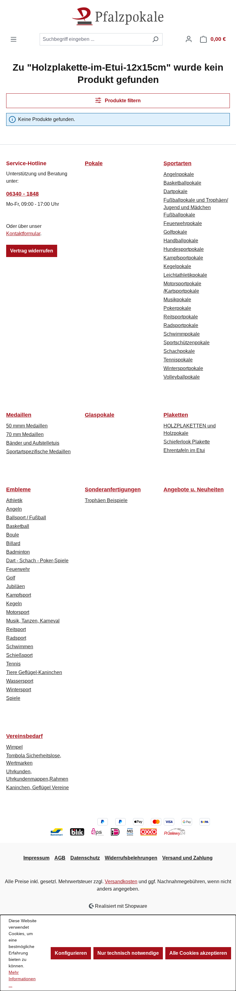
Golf (10, 577)
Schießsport (19, 655)
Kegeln (14, 603)
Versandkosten (121, 881)
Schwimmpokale (181, 334)
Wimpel (14, 747)
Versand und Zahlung (187, 857)
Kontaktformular (23, 233)
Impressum (36, 857)
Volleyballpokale (181, 377)
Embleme (18, 489)
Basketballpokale (182, 182)
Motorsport (17, 612)
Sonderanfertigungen (113, 489)
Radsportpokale (180, 325)
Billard (13, 543)
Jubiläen (15, 586)
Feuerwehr (18, 569)
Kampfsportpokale (183, 257)
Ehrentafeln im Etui (184, 450)
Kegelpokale (177, 266)
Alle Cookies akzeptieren (198, 953)
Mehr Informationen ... (22, 979)
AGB (59, 857)
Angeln (14, 509)
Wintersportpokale (183, 368)
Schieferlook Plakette (186, 441)
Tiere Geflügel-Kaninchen (34, 672)
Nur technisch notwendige (128, 953)
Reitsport (16, 629)
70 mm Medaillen (25, 434)
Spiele (13, 698)
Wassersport (19, 681)
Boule (12, 534)
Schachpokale (179, 351)
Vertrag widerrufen (31, 250)
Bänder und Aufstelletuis (32, 443)
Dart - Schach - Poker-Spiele (37, 560)
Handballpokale (180, 240)
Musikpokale (177, 299)
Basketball (17, 526)
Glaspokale (99, 415)
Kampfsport (18, 595)
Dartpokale (175, 191)
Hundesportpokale (183, 249)
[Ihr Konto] (188, 39)
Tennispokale (178, 359)
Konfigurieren (71, 953)
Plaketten (175, 415)
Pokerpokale (177, 308)
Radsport (16, 638)
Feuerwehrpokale (182, 223)
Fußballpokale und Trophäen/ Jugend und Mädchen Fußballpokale (195, 207)
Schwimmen (19, 646)
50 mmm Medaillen (27, 425)
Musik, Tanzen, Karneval (33, 620)
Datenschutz (85, 857)
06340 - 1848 (22, 194)
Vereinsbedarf (24, 736)
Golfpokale (175, 232)
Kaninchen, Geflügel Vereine (37, 787)
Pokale (94, 163)
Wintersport (18, 689)
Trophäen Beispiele (106, 500)
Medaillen (18, 415)
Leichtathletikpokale (185, 275)
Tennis (13, 663)
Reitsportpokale (180, 316)
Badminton (18, 552)
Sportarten (177, 163)
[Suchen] (155, 39)
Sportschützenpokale (186, 342)
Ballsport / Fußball (26, 517)
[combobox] (94, 39)
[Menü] (13, 39)
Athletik (14, 500)
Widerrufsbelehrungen (131, 857)
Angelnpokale (178, 174)
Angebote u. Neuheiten (193, 489)
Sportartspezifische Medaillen (38, 451)
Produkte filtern (122, 100)
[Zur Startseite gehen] (118, 16)
